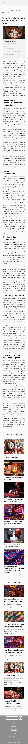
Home (2, 9)
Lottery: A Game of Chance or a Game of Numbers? (14, 457)
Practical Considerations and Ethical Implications (14, 57)
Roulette (14, 730)
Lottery (8, 9)
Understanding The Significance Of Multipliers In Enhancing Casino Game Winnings (14, 569)
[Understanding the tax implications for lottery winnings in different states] (14, 591)
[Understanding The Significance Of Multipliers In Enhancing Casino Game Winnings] (14, 557)
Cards (14, 723)
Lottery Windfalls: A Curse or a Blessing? (12, 702)
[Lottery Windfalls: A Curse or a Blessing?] (14, 693)
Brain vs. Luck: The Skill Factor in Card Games (12, 546)
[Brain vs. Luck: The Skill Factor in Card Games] (14, 535)
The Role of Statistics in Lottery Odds (12, 51)
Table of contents (10, 41)
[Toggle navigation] (4, 2)
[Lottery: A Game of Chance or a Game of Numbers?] (14, 446)
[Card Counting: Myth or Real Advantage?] (14, 468)
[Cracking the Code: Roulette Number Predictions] (14, 490)
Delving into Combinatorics (9, 48)
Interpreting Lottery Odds (9, 54)
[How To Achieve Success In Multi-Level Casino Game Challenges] (14, 512)
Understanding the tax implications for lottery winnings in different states (13, 602)
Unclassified (14, 736)
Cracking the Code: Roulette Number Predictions (13, 500)
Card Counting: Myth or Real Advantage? (13, 478)
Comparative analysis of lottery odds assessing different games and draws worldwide (14, 628)
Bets (14, 733)
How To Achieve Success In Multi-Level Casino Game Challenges (13, 523)
